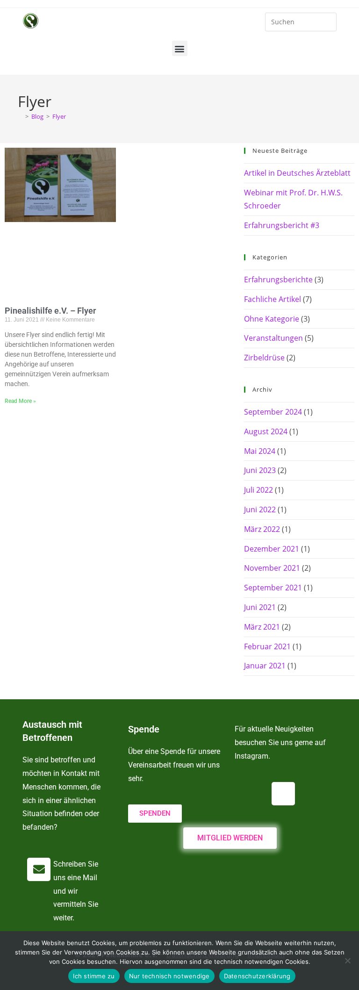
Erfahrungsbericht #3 (281, 225)
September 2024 (273, 412)
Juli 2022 (258, 490)
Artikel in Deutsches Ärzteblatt (297, 173)
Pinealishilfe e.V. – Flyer (50, 311)
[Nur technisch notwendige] (347, 960)
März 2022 (262, 529)
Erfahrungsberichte (278, 279)
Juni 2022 (260, 509)
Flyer (59, 116)
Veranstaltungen (273, 338)
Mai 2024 (259, 451)
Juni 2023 (260, 470)
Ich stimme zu (94, 976)
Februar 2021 (267, 646)
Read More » (20, 401)
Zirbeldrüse (264, 357)
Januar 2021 (265, 665)
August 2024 (265, 431)
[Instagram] (283, 793)
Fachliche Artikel (272, 299)
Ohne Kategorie (271, 319)
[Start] (20, 116)
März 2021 (262, 627)
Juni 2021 (260, 607)
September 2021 (273, 587)
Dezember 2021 (271, 549)
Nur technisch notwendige (169, 976)
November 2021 (272, 568)
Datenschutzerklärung (257, 976)
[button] (179, 48)
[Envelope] (38, 869)
